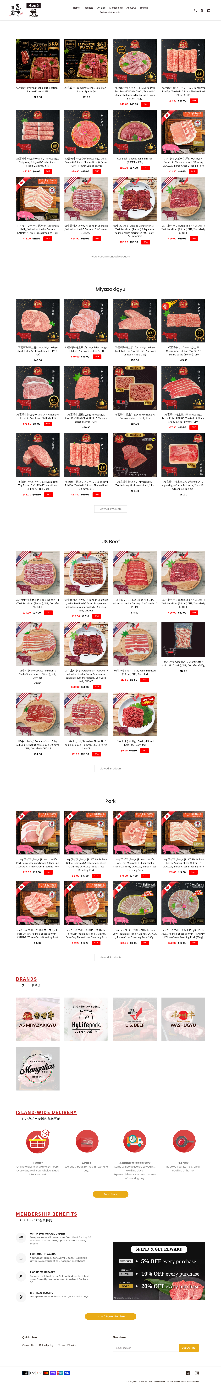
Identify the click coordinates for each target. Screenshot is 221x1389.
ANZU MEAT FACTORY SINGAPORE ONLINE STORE (156, 1381)
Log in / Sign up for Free (110, 1316)
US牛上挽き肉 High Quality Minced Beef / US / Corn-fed (135, 743)
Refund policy (46, 1345)
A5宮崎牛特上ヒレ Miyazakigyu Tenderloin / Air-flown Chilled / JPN (134, 483)
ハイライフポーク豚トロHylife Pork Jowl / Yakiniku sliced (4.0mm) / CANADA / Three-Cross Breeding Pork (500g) (183, 933)
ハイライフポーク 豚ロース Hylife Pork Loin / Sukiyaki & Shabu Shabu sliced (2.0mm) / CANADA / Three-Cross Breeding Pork (134, 865)
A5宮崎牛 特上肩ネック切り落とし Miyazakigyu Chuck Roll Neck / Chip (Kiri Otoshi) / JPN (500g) (183, 485)
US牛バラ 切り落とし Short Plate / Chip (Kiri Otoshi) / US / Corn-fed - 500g (183, 663)
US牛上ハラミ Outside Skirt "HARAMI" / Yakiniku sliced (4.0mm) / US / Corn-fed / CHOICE (183, 229)
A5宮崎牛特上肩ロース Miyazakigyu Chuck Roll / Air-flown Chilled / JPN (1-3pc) (38, 351)
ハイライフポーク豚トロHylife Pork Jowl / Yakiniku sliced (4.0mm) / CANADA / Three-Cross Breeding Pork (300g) (135, 933)
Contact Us (28, 1345)
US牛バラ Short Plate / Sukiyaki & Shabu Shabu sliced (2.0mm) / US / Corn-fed (37, 674)
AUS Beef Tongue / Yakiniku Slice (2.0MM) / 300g (134, 160)
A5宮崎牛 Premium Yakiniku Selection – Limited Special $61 (86, 89)
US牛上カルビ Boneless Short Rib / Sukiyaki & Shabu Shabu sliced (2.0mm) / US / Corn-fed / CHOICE (38, 745)
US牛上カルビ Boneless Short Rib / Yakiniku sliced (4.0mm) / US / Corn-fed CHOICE (86, 745)
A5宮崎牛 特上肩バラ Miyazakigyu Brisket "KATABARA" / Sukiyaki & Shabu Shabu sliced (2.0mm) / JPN (183, 418)
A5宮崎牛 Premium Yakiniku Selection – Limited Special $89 (37, 89)
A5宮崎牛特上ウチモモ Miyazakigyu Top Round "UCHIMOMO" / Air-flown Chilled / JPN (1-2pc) (38, 485)
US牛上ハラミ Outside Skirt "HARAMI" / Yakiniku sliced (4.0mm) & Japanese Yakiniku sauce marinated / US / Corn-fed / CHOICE (134, 231)
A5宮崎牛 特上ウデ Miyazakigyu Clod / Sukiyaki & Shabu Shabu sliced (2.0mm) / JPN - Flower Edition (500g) (86, 162)
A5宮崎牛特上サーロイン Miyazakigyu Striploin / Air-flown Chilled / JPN (38, 416)
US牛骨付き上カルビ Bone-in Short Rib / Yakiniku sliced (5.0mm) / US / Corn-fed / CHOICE (86, 229)
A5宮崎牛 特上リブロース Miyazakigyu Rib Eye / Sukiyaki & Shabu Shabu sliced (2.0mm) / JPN (183, 91)
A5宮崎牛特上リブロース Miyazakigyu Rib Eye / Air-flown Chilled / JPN (86, 349)
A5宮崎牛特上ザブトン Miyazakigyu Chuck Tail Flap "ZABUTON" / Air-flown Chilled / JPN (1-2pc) (135, 351)
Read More (110, 1194)
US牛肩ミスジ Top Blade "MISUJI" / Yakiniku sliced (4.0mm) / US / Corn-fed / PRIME (135, 603)
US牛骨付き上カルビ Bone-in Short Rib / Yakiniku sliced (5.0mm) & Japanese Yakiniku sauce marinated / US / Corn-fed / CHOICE (86, 605)
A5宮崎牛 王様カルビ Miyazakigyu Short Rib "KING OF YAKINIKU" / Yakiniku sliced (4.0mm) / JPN (86, 418)
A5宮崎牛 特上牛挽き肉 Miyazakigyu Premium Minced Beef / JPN (135, 416)
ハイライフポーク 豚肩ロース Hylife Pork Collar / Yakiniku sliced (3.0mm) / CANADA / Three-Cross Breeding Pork (38, 933)
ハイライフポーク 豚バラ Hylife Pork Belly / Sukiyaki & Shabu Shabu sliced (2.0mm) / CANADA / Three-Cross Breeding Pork (86, 865)
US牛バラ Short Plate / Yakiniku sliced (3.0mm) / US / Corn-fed (135, 672)
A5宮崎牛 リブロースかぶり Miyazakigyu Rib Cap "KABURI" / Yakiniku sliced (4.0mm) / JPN (183, 351)
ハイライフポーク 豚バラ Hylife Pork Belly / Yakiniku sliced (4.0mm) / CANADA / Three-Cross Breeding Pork (38, 229)
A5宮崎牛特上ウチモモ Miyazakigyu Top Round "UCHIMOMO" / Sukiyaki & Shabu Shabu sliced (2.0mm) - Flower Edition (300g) (135, 93)
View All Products (111, 509)
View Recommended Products (110, 256)
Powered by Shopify (190, 1381)
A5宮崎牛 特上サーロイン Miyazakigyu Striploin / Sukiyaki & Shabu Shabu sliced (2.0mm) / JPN (37, 162)
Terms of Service (67, 1345)
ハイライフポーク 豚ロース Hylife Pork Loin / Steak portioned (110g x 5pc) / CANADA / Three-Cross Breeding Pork (38, 863)
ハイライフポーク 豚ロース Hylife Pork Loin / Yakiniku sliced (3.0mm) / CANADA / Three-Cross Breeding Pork (183, 162)
